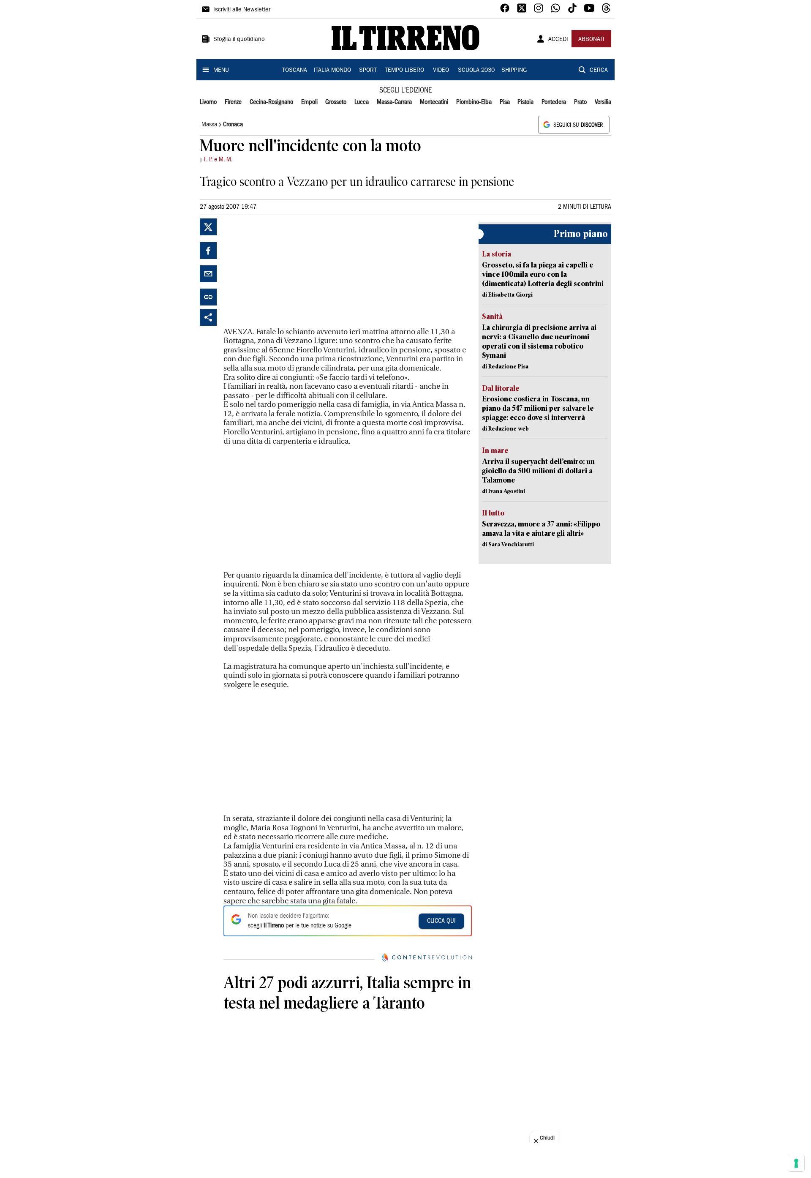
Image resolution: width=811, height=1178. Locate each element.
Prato (580, 102)
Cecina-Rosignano (271, 102)
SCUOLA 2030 (476, 71)
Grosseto (335, 102)
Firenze (233, 102)
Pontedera (554, 102)
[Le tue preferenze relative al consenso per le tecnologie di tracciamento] (796, 1163)
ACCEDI (558, 40)
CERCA (599, 71)
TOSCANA (294, 71)
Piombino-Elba (474, 102)
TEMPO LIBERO (404, 71)
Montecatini (434, 102)
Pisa (505, 102)
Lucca (361, 102)
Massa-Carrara (394, 102)
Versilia (603, 102)
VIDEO (441, 71)
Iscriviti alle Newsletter (241, 10)
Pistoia (525, 102)
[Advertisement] (286, 271)
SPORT (368, 71)
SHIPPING (514, 71)
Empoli (309, 102)
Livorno (208, 102)
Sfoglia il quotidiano (239, 40)
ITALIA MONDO (332, 71)
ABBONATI (591, 40)
